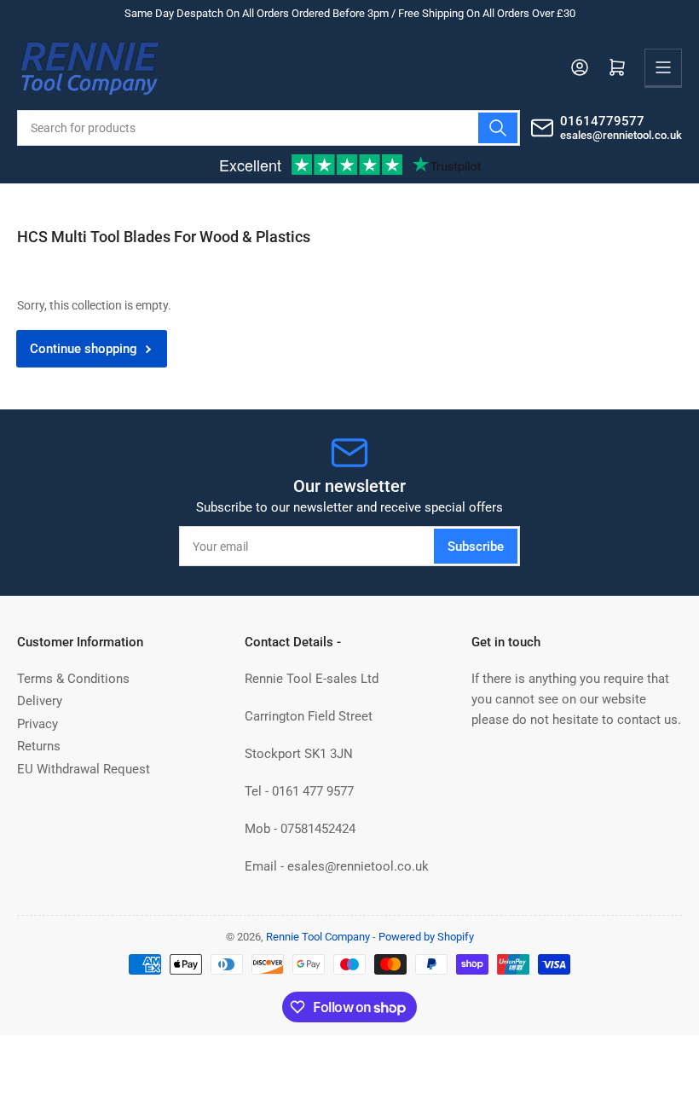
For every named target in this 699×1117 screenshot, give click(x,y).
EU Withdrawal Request (83, 769)
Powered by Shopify (426, 936)
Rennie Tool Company (318, 936)
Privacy (37, 724)
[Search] (498, 127)
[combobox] (268, 128)
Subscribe (476, 546)
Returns (39, 746)
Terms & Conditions (73, 678)
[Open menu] (663, 67)
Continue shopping (83, 348)
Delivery (39, 701)
